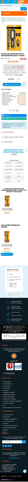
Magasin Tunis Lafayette (7, 95)
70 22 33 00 (14, 458)
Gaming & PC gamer (7, 467)
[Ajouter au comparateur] (23, 84)
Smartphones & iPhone (8, 466)
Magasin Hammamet (7, 100)
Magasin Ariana (5, 94)
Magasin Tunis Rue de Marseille (9, 96)
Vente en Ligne (5, 104)
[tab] (14, 151)
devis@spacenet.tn (10, 373)
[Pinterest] (17, 110)
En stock (7, 216)
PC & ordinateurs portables (9, 464)
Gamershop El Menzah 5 (7, 99)
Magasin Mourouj (6, 98)
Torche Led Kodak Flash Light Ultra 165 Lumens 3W (7, 209)
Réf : (2, 58)
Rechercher (23, 8)
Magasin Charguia (6, 92)
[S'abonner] (24, 442)
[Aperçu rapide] (5, 203)
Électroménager (6, 471)
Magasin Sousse (5, 102)
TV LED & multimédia (7, 470)
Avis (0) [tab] (14, 154)
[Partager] (10, 110)
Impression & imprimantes (9, 468)
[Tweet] (13, 110)
